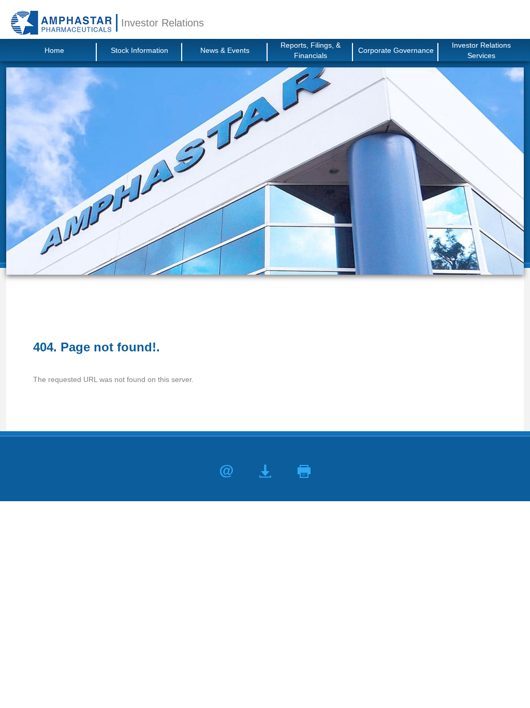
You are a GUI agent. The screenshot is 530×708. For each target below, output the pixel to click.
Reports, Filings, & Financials (311, 50)
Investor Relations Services (481, 50)
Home (54, 50)
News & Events (224, 50)
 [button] (304, 471)
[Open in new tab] (61, 22)
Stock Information (139, 50)
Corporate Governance (396, 50)
